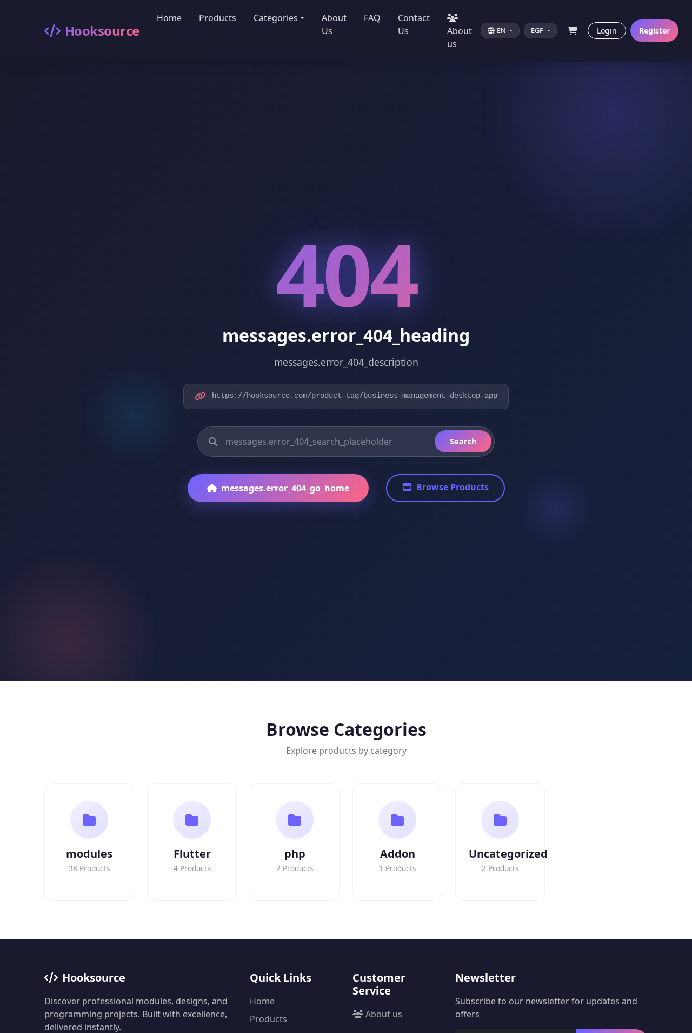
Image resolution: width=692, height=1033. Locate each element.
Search (463, 441)
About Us (334, 24)
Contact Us (414, 24)
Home (169, 18)
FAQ (372, 18)
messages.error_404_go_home (285, 488)
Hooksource (102, 31)
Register (654, 30)
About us (459, 37)
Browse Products (452, 487)
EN (502, 30)
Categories (276, 18)
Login (607, 30)
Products (217, 18)
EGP (538, 30)
